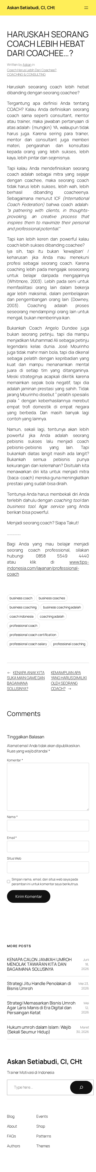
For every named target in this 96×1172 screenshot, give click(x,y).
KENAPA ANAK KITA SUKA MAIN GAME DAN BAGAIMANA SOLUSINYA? (26, 680)
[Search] (81, 1087)
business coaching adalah (62, 607)
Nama (12, 816)
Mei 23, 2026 (84, 985)
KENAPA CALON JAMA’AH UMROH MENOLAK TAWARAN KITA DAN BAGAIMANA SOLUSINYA (39, 964)
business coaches (52, 598)
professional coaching (69, 644)
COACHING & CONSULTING (26, 74)
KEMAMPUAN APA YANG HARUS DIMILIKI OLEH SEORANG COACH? (69, 680)
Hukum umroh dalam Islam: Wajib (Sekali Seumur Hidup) (39, 1029)
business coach (21, 598)
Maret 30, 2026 (82, 1029)
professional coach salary (28, 644)
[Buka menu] (86, 8)
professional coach (23, 625)
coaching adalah (52, 616)
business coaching (23, 607)
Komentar (15, 760)
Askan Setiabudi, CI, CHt (31, 7)
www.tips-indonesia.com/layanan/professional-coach (48, 568)
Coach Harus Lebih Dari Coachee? (31, 70)
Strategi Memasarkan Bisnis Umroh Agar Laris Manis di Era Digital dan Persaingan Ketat (41, 1008)
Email (12, 837)
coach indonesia (22, 616)
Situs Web (14, 858)
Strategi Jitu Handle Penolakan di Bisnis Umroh (39, 986)
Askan (27, 64)
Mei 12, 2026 (85, 1007)
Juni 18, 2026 (85, 964)
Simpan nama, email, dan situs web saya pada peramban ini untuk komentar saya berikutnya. (45, 881)
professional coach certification (33, 634)
